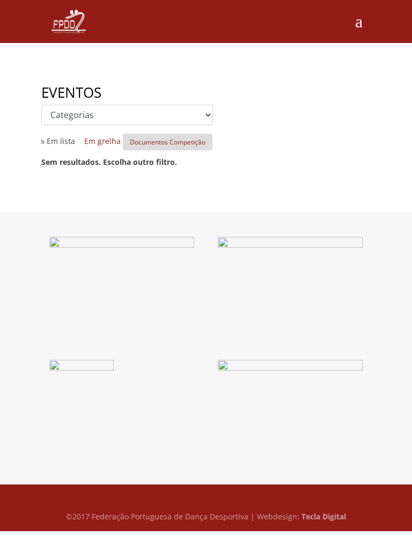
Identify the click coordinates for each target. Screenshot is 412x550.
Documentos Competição (167, 142)
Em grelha (99, 141)
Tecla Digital (323, 516)
